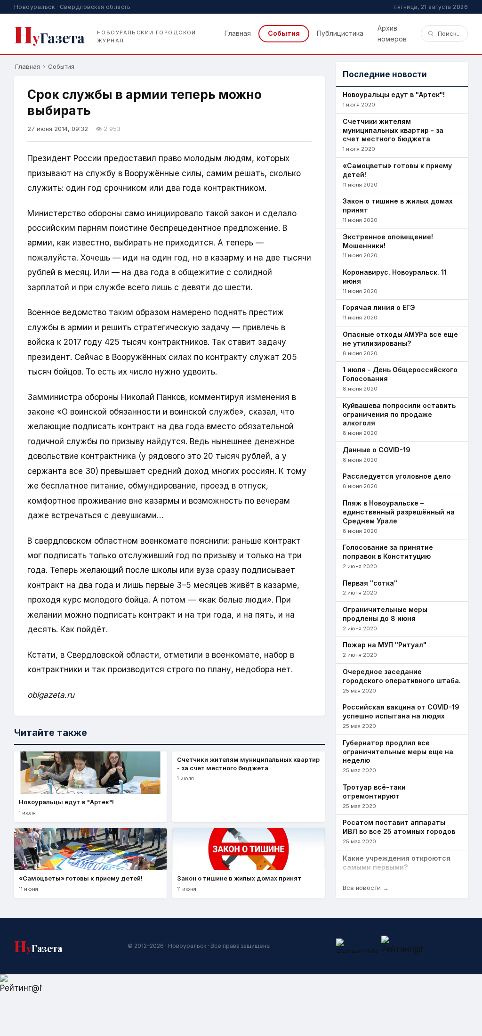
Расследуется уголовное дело (397, 476)
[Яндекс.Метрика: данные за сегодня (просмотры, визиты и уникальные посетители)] (357, 945)
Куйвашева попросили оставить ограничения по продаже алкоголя (399, 414)
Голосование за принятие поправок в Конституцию (388, 551)
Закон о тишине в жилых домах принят (398, 205)
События (284, 33)
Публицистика (340, 33)
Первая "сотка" (370, 583)
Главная (238, 33)
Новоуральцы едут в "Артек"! (394, 94)
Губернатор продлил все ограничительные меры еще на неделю (398, 752)
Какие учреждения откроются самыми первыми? (396, 862)
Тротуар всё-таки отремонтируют (374, 791)
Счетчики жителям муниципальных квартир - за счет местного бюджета (393, 130)
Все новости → (366, 887)
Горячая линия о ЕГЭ (379, 307)
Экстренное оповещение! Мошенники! (388, 241)
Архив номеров (392, 33)
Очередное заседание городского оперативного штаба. (402, 676)
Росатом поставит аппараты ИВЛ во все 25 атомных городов (399, 826)
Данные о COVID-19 (376, 450)
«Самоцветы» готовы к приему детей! (397, 170)
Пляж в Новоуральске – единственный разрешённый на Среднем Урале (399, 512)
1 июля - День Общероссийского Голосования (400, 374)
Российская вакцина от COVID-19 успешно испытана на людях (401, 711)
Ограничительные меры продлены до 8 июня (385, 613)
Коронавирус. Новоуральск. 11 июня (395, 276)
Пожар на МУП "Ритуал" (384, 645)
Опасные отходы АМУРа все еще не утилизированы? (400, 338)
